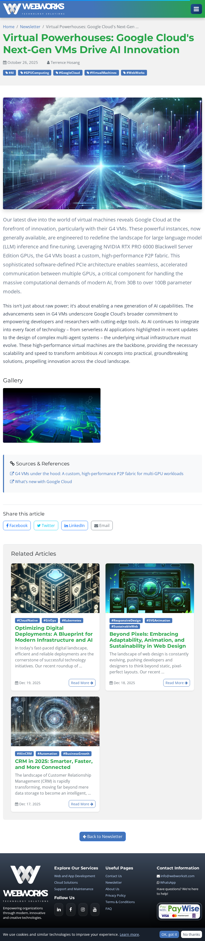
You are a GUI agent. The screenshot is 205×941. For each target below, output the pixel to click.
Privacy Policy (116, 895)
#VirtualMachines (102, 73)
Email (104, 525)
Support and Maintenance (73, 889)
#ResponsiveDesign (126, 620)
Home (8, 26)
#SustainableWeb (125, 626)
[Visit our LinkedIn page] (58, 909)
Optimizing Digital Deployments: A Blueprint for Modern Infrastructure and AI (54, 634)
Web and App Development (74, 876)
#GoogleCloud (69, 73)
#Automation (47, 753)
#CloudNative (27, 620)
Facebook (18, 525)
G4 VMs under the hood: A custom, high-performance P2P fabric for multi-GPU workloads (99, 473)
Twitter (48, 525)
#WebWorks (135, 73)
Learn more (129, 934)
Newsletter (30, 26)
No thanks (191, 934)
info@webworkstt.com (177, 876)
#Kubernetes (71, 620)
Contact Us (114, 876)
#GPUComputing (36, 73)
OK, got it (169, 934)
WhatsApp (168, 882)
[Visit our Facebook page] (70, 909)
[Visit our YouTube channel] (95, 909)
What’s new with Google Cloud (43, 481)
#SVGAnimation (158, 620)
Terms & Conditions (120, 902)
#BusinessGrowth (76, 753)
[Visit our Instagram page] (83, 909)
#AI (11, 73)
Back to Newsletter (104, 836)
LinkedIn (76, 525)
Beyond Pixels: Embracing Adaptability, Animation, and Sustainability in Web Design (148, 640)
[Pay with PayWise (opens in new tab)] (179, 911)
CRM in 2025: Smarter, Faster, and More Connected (53, 764)
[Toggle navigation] (196, 9)
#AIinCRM (24, 753)
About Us (112, 889)
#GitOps (50, 620)
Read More (80, 682)
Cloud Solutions (66, 882)
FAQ (109, 908)
